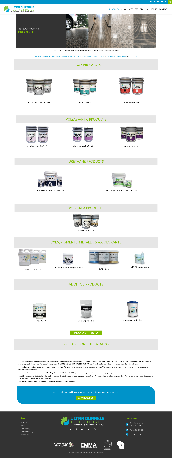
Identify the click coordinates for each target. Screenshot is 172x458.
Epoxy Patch (132, 56)
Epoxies (38, 56)
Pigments (71, 56)
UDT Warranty (25, 429)
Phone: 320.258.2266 (137, 430)
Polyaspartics (46, 56)
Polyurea (64, 56)
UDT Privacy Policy (26, 432)
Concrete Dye (81, 56)
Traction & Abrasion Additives (116, 56)
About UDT (24, 422)
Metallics (90, 56)
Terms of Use (24, 435)
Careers (22, 426)
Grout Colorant (99, 56)
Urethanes (56, 56)
